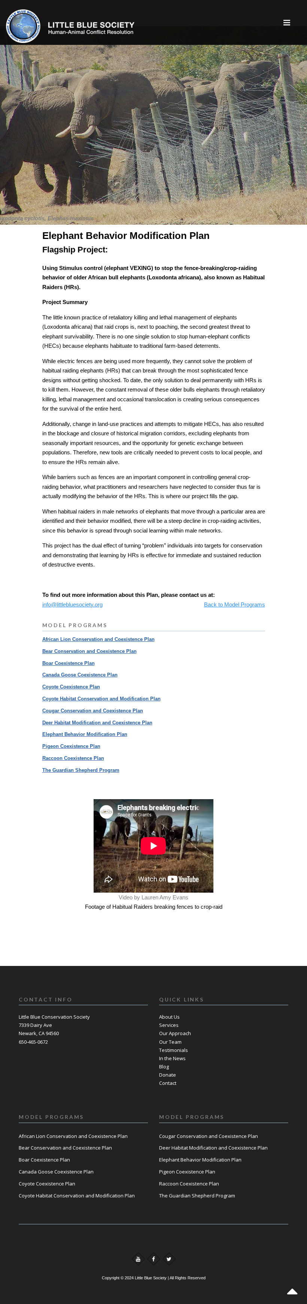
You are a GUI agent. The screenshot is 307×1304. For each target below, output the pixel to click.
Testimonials (173, 1050)
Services (169, 1025)
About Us (169, 1016)
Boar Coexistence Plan (68, 663)
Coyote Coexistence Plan (71, 687)
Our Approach (175, 1033)
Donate (167, 1074)
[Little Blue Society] (28, 22)
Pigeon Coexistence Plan (71, 746)
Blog (164, 1066)
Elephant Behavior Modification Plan (84, 734)
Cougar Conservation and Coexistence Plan (92, 711)
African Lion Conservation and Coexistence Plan (98, 639)
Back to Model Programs (234, 604)
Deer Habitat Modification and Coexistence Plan (97, 722)
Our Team (170, 1041)
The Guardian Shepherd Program (80, 770)
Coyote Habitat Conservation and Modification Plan (101, 699)
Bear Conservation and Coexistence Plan (89, 651)
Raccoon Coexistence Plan (73, 758)
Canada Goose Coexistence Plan (80, 675)
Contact (167, 1083)
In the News (172, 1058)
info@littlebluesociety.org (72, 604)
